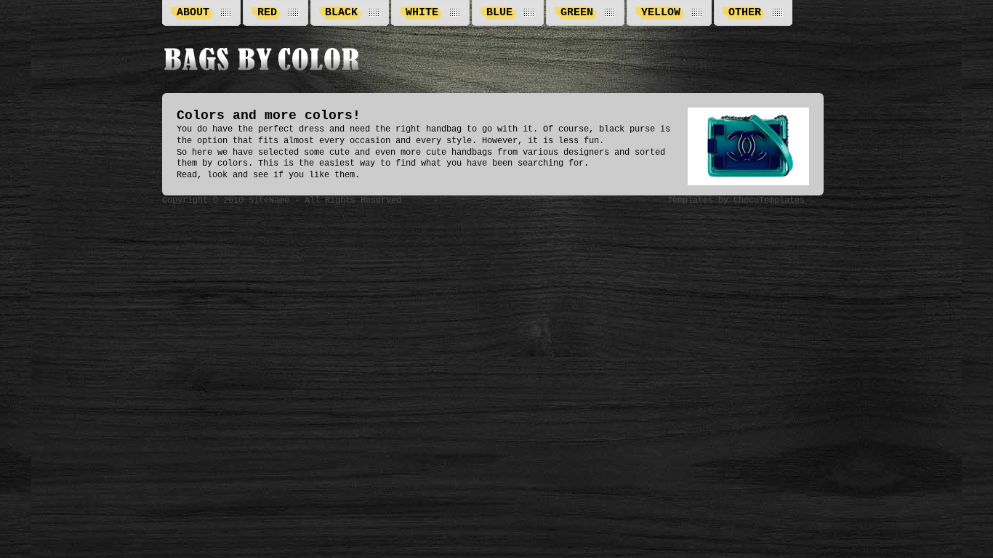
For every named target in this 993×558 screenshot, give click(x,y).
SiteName (269, 200)
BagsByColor (262, 59)
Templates (690, 200)
